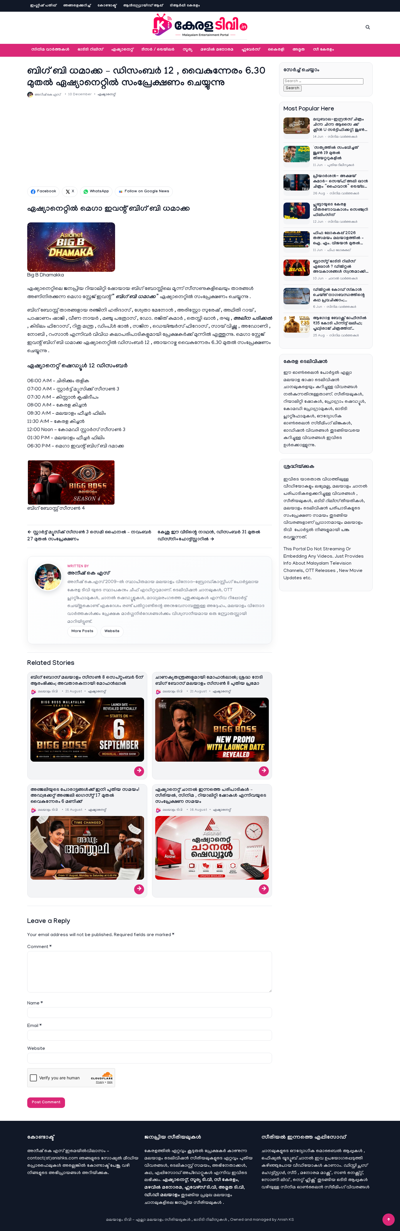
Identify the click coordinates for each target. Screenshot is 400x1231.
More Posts (82, 631)
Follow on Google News (147, 191)
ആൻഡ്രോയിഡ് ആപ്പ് (143, 6)
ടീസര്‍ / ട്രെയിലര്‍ (158, 50)
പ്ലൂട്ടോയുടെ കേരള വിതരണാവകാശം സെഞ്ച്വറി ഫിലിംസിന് (340, 210)
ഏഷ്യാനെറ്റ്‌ (122, 50)
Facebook (46, 191)
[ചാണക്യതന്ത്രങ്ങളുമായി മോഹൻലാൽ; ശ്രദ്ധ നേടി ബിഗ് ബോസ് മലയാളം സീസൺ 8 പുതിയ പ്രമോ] (212, 729)
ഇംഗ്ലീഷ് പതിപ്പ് (43, 6)
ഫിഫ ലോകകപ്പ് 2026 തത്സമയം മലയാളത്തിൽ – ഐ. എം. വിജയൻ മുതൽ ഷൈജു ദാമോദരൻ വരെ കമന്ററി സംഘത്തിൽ (338, 239)
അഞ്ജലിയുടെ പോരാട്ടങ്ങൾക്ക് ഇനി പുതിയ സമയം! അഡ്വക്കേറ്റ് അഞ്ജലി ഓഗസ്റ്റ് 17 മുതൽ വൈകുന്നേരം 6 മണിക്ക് (84, 796)
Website (112, 631)
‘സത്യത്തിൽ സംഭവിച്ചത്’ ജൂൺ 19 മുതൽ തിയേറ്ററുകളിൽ (336, 153)
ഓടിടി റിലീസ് (90, 50)
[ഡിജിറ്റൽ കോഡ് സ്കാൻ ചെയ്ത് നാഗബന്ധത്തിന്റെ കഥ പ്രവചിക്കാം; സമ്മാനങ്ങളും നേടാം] (296, 299)
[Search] (368, 27)
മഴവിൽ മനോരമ (217, 50)
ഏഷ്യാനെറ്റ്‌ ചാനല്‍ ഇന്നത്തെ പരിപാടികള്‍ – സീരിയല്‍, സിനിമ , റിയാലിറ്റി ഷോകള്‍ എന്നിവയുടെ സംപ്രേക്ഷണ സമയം (210, 796)
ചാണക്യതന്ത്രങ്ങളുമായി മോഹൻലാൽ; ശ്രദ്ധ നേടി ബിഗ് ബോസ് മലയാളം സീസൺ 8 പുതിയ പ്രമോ (209, 681)
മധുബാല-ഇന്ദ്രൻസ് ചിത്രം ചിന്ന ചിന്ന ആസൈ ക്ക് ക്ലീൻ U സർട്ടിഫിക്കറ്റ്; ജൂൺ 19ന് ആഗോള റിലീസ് (339, 125)
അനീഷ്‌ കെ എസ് (88, 574)
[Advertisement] (149, 142)
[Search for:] (323, 81)
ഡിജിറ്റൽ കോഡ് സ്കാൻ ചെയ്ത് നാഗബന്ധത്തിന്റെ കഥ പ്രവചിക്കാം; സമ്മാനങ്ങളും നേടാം (339, 296)
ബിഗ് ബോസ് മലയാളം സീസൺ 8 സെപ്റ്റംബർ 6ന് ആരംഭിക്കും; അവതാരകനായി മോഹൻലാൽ (86, 681)
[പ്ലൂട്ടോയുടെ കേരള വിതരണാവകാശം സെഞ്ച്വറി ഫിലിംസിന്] (296, 213)
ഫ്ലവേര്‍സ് (251, 50)
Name (35, 1003)
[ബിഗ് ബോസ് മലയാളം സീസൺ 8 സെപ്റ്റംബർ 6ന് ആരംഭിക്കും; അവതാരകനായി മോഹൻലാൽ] (87, 729)
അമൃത (299, 50)
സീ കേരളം (323, 50)
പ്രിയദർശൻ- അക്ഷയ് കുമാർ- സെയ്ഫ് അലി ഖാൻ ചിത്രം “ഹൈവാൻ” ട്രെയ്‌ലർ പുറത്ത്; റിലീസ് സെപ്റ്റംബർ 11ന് (340, 182)
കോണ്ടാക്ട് (107, 6)
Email (34, 1026)
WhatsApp (99, 191)
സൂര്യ (187, 50)
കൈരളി (276, 50)
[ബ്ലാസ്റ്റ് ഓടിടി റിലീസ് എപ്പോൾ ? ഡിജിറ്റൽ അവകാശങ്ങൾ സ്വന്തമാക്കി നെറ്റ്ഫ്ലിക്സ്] (296, 270)
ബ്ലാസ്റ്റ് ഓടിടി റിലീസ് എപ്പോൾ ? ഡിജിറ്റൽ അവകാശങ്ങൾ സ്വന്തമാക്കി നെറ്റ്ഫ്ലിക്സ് (339, 267)
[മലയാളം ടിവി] (200, 26)
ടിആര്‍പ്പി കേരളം (185, 6)
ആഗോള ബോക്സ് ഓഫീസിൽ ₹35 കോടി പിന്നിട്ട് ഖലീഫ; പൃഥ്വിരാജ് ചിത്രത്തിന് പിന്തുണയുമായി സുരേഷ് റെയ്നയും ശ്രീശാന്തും (340, 324)
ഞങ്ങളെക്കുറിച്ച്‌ (76, 6)
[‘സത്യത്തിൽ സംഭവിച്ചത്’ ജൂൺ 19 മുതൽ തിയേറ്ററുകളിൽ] (296, 156)
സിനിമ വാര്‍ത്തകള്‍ (50, 50)
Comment (39, 947)
